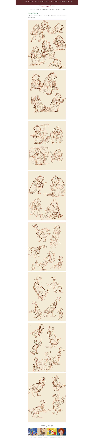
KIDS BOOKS (42, 1)
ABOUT (52, 1)
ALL (22, 1)
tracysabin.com (62, 1)
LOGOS (26, 1)
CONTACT (56, 1)
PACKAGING (37, 1)
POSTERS (47, 1)
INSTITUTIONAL (31, 1)
